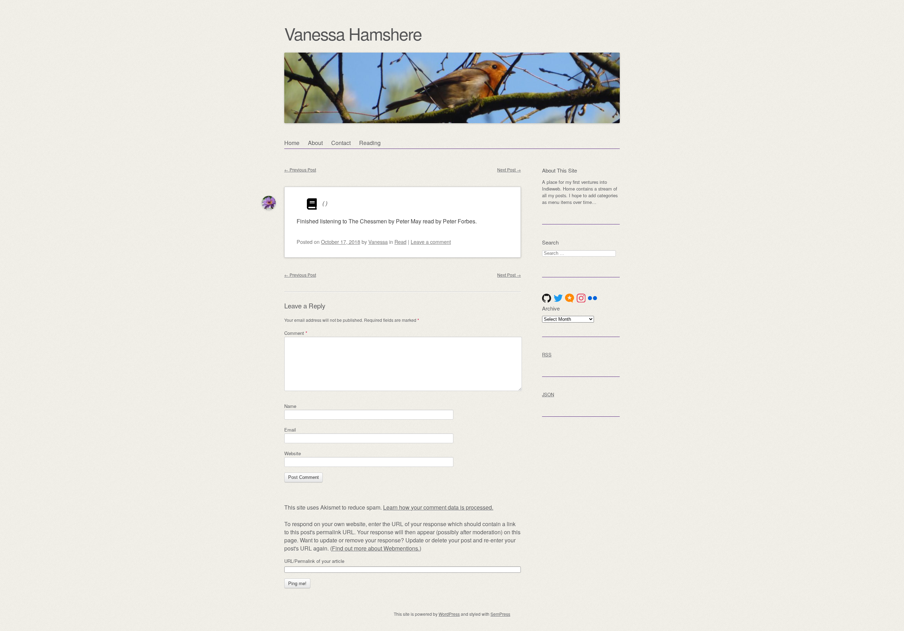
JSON (548, 394)
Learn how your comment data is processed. (438, 507)
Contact (341, 143)
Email (290, 429)
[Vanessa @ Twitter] (558, 298)
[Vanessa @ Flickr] (592, 298)
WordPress (449, 614)
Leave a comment (431, 241)
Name (290, 406)
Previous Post (300, 170)
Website (292, 453)
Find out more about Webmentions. (376, 548)
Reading (370, 143)
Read (400, 241)
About (315, 143)
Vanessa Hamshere (353, 33)
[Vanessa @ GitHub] (546, 298)
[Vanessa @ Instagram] (581, 298)
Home (291, 143)
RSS (547, 354)
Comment (295, 333)
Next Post (509, 170)
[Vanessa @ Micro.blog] (569, 298)
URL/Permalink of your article (314, 561)
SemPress (500, 614)
